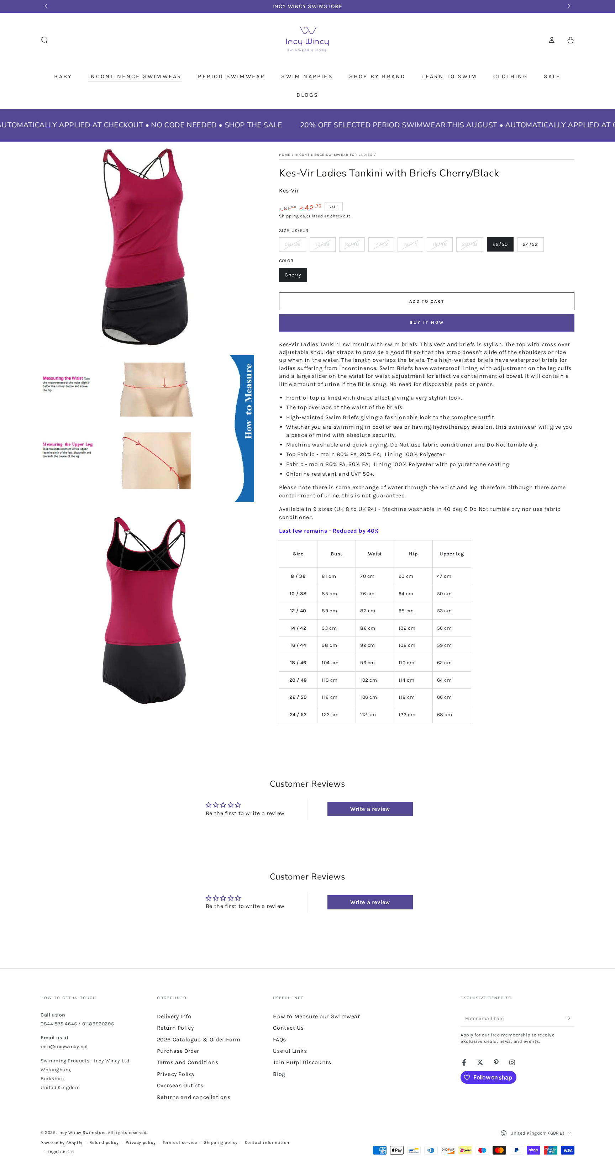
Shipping (289, 215)
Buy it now (427, 322)
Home (284, 155)
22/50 (503, 246)
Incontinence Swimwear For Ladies (334, 155)
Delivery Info (174, 1016)
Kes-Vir (289, 190)
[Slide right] (568, 6)
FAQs (279, 1039)
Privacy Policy (176, 1074)
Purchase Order (178, 1050)
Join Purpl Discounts (302, 1062)
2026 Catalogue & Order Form (199, 1039)
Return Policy (175, 1027)
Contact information (267, 1142)
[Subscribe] (570, 1018)
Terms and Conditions (188, 1062)
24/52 (533, 246)
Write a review (370, 809)
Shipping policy (221, 1142)
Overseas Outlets (180, 1085)
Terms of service (180, 1142)
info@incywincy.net (64, 1047)
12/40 (355, 246)
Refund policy (104, 1142)
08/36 (295, 246)
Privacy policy (141, 1142)
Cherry (295, 277)
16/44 (413, 246)
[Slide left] (47, 6)
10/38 (325, 246)
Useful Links (290, 1050)
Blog (279, 1074)
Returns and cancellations (194, 1097)
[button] (44, 40)
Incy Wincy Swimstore (82, 1132)
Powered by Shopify (62, 1142)
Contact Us (288, 1027)
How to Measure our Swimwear (316, 1016)
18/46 (442, 246)
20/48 (472, 246)
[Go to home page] (307, 40)
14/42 (384, 246)
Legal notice (61, 1151)
